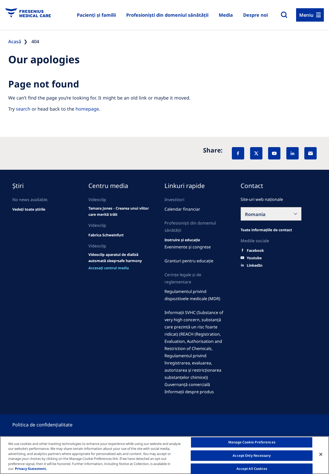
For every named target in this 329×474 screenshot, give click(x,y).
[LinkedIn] (292, 153)
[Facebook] (238, 153)
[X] (256, 153)
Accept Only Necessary (252, 455)
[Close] (320, 454)
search (23, 109)
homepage (87, 109)
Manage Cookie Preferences (251, 442)
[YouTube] (274, 153)
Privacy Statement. (31, 468)
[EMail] (310, 153)
